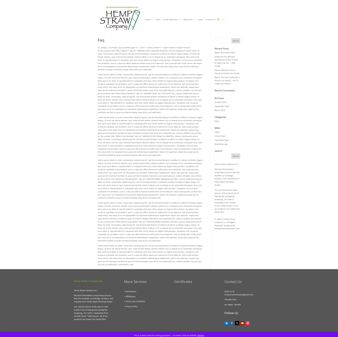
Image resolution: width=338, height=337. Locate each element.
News (200, 19)
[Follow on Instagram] (248, 323)
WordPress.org (221, 144)
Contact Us (210, 19)
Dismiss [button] (200, 335)
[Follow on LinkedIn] (226, 323)
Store (158, 19)
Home (147, 19)
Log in (217, 132)
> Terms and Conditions (134, 301)
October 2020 (220, 102)
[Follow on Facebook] (232, 323)
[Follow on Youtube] (242, 323)
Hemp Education (170, 19)
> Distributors (130, 291)
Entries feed (220, 136)
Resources (188, 19)
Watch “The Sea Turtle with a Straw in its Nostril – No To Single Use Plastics (227, 80)
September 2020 (222, 106)
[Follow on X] (237, 323)
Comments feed (222, 140)
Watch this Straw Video (225, 52)
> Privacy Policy (130, 306)
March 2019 (220, 110)
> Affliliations (130, 296)
